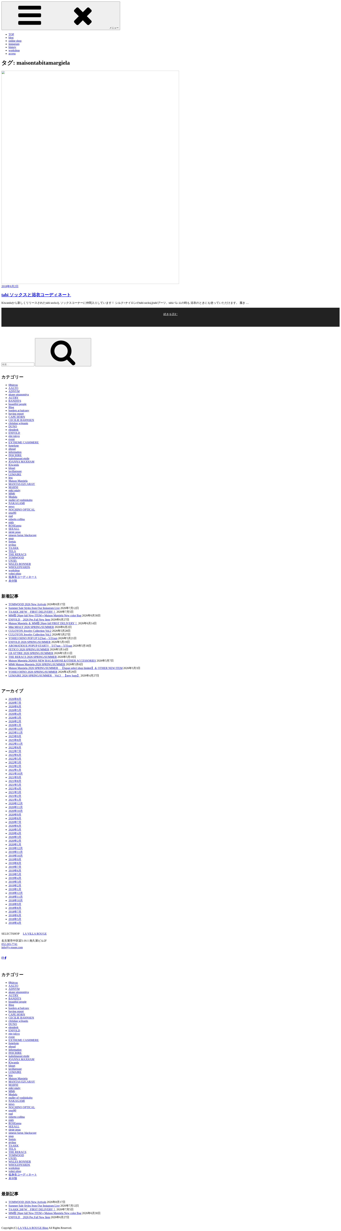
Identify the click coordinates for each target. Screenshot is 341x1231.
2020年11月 (16, 807)
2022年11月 (16, 743)
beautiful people (17, 404)
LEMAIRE (15, 474)
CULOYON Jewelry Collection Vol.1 (30, 634)
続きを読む (170, 319)
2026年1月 (15, 725)
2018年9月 (15, 904)
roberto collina (17, 519)
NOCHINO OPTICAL (22, 509)
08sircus (13, 384)
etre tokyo (14, 436)
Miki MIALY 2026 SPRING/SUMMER (31, 627)
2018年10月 (16, 900)
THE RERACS (17, 554)
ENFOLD (14, 432)
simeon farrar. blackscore (22, 535)
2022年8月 (15, 747)
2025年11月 (16, 732)
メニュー (114, 27)
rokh (11, 522)
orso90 (12, 512)
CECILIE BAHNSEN (21, 420)
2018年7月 (15, 911)
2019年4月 (15, 878)
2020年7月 (15, 822)
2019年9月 (15, 859)
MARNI (13, 487)
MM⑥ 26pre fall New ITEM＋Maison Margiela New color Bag (45, 615)
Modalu (13, 496)
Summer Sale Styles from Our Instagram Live (34, 608)
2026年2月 (15, 721)
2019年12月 (16, 848)
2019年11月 (16, 851)
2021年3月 (15, 792)
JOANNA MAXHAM (21, 461)
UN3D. (13, 560)
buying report (16, 413)
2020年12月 (16, 803)
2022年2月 (15, 766)
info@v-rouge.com (12, 947)
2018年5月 (15, 919)
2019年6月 (15, 870)
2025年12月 (16, 728)
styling (12, 544)
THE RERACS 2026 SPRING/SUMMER (33, 656)
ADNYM (14, 391)
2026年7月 (15, 702)
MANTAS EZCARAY (22, 484)
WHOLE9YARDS (19, 567)
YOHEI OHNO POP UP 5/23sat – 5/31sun (33, 638)
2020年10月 (16, 810)
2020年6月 (15, 825)
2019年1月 (15, 889)
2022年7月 (15, 751)
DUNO (13, 426)
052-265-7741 (9, 944)
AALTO (13, 388)
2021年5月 (15, 784)
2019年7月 (15, 866)
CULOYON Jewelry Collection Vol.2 (30, 630)
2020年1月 (15, 844)
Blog (11, 407)
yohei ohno (15, 573)
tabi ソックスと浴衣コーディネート (36, 294)
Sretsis (12, 541)
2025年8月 (15, 740)
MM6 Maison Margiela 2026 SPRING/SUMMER (37, 664)
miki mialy (14, 490)
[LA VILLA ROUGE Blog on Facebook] (5, 958)
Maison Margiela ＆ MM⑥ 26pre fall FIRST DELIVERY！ (43, 623)
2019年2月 (15, 885)
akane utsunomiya (19, 394)
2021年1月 (15, 799)
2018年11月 (16, 896)
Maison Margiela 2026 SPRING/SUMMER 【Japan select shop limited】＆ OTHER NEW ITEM (66, 668)
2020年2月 (15, 840)
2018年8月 (15, 907)
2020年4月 (15, 833)
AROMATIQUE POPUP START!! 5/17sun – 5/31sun (40, 645)
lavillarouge (15, 471)
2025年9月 (15, 736)
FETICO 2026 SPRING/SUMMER (29, 649)
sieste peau (15, 532)
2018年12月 (16, 893)
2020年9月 (15, 814)
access (12, 53)
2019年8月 (15, 863)
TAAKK (14, 547)
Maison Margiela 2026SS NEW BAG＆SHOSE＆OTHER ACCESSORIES (52, 660)
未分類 (13, 580)
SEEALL (14, 528)
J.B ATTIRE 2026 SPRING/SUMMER (31, 653)
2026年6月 (15, 706)
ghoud (12, 448)
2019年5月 (15, 874)
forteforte (14, 445)
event (12, 439)
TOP (11, 34)
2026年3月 (15, 717)
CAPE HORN (17, 416)
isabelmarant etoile (19, 458)
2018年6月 (15, 915)
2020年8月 (15, 818)
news (11, 506)
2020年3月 (15, 837)
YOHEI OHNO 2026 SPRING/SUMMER (33, 671)
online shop (15, 40)
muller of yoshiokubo (21, 500)
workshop (14, 50)
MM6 (12, 493)
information (15, 452)
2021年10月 (16, 773)
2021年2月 (15, 796)
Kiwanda (14, 464)
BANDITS (15, 400)
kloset (12, 468)
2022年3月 (15, 762)
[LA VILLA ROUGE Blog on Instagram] (3, 958)
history (12, 47)
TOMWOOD (16, 557)
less (11, 477)
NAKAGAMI (17, 503)
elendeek (13, 429)
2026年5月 (15, 710)
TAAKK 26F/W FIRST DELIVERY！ (32, 611)
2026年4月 (15, 713)
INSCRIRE (15, 455)
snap (11, 538)
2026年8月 (15, 699)
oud (11, 516)
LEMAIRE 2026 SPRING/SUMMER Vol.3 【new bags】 (44, 675)
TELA (12, 551)
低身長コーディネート (23, 576)
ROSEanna (15, 525)
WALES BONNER (20, 563)
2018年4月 (15, 922)
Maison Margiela (18, 480)
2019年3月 (15, 881)
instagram (14, 43)
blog (11, 37)
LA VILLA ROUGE (35, 933)
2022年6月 (15, 754)
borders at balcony (19, 410)
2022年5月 (15, 758)
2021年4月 (15, 788)
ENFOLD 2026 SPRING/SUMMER (30, 641)
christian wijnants (18, 423)
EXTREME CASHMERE (24, 442)
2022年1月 (15, 769)
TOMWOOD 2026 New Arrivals (27, 604)
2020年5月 (15, 829)
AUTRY (13, 397)
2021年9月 (15, 777)
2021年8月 (15, 781)
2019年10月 (16, 855)
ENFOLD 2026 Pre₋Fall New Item (29, 619)
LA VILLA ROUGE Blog (33, 1227)
